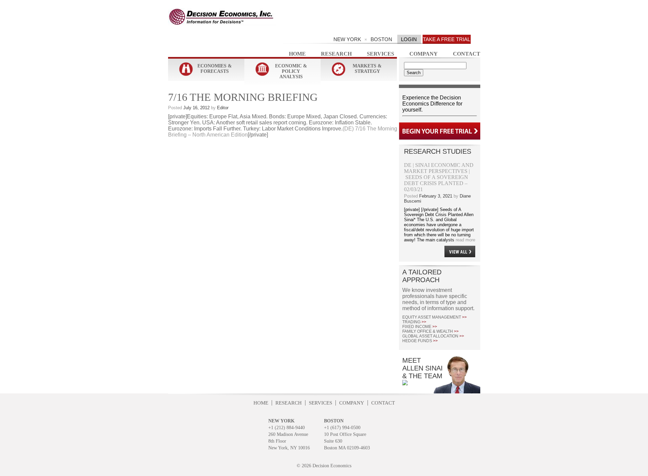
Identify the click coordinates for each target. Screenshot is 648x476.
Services (380, 54)
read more (464, 239)
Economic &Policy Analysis (291, 71)
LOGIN (409, 39)
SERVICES (320, 403)
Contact (466, 54)
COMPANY (351, 403)
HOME (260, 403)
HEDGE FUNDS (420, 340)
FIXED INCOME (419, 326)
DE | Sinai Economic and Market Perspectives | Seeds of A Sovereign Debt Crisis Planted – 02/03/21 (439, 177)
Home (297, 54)
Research (336, 54)
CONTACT (383, 403)
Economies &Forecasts (214, 68)
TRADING (414, 322)
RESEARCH (288, 403)
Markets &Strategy (367, 68)
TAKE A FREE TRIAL (446, 39)
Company (423, 54)
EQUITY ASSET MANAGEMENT (434, 317)
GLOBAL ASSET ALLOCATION (433, 336)
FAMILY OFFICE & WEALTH (430, 331)
